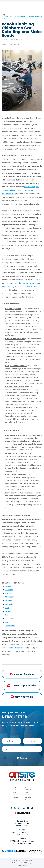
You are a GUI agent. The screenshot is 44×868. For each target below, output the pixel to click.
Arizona (8, 586)
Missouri (8, 600)
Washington (10, 626)
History (14, 792)
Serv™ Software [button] (23, 696)
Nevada (8, 611)
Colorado (9, 589)
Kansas (8, 593)
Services (15, 797)
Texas (7, 622)
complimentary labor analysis (14, 648)
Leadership (16, 795)
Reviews (28, 797)
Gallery (27, 795)
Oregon (8, 615)
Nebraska (9, 604)
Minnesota (9, 597)
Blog (3, 15)
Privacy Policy (22, 865)
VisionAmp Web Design (24, 863)
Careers (28, 790)
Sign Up (24, 758)
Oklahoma (9, 618)
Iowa (7, 608)
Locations (28, 787)
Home (14, 787)
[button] (22, 813)
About (14, 790)
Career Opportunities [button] (24, 685)
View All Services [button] (24, 674)
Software (15, 800)
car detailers (29, 187)
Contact (28, 800)
